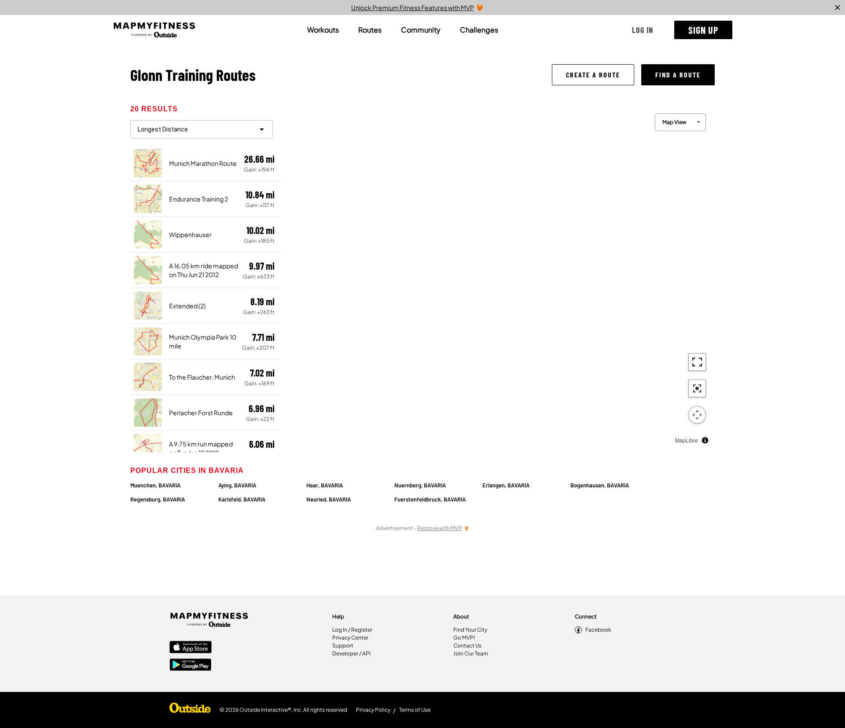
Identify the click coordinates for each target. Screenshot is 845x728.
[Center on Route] (697, 388)
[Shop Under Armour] (190, 709)
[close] (837, 7)
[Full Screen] (697, 362)
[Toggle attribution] (705, 440)
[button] (642, 30)
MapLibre (686, 440)
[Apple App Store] (190, 648)
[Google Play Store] (190, 665)
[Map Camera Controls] (697, 415)
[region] (497, 277)
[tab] (323, 30)
